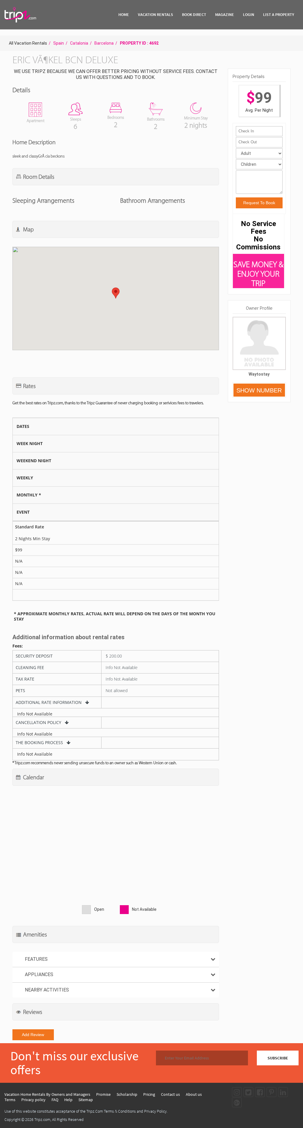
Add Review (33, 1034)
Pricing (149, 1094)
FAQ (54, 1099)
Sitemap (85, 1099)
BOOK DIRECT (194, 14)
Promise (103, 1094)
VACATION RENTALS (155, 14)
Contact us (170, 1094)
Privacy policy (33, 1099)
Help (68, 1099)
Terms (9, 1099)
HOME (123, 14)
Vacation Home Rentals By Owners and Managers (47, 1094)
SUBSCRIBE (277, 1058)
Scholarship (127, 1094)
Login (248, 14)
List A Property (278, 14)
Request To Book (259, 202)
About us (194, 1094)
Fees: (17, 646)
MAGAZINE (224, 14)
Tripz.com (42, 1119)
